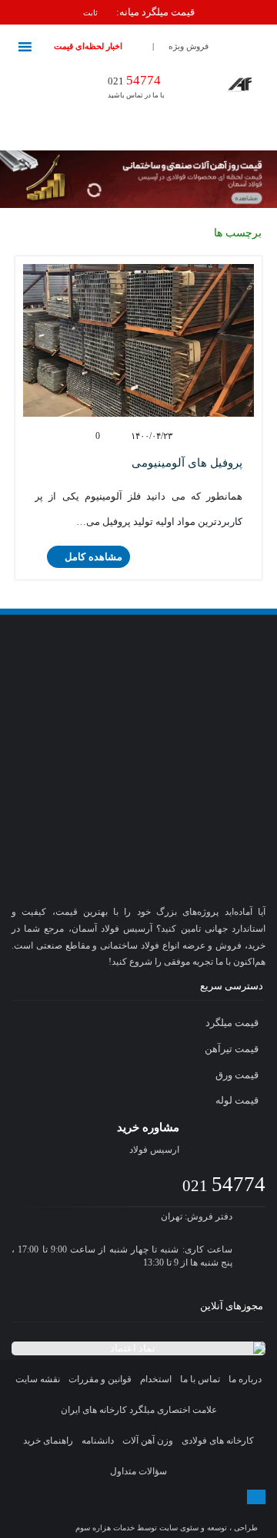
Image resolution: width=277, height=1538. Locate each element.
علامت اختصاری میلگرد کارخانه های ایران (139, 1409)
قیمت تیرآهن (233, 1048)
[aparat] (154, 1511)
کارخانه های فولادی (218, 1440)
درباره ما (245, 1379)
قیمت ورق (238, 1075)
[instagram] (95, 1511)
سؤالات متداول (138, 1471)
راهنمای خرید (48, 1440)
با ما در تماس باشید (136, 85)
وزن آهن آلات (147, 1440)
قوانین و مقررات (100, 1379)
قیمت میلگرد (233, 1022)
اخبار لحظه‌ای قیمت (88, 46)
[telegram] (64, 1511)
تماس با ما (200, 1379)
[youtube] (184, 1511)
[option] (138, 12)
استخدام (156, 1379)
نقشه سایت (37, 1379)
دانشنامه (98, 1440)
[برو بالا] (256, 1497)
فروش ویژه (189, 46)
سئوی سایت (179, 1527)
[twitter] (124, 1511)
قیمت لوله (238, 1100)
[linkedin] (214, 1511)
